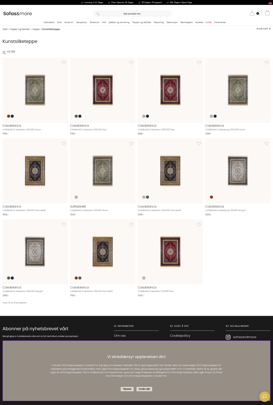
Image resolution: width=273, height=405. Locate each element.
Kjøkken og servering (119, 22)
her (165, 376)
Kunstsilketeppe (51, 29)
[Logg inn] (252, 13)
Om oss (120, 335)
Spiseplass (81, 22)
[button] (264, 396)
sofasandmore (244, 337)
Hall (104, 22)
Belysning (159, 22)
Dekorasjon (172, 22)
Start (5, 29)
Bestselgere (187, 22)
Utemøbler (49, 22)
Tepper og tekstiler (141, 22)
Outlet (209, 22)
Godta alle (144, 389)
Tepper (36, 29)
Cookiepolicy (180, 335)
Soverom (68, 22)
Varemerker (220, 22)
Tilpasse (127, 389)
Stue (59, 22)
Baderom (94, 22)
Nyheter (199, 22)
